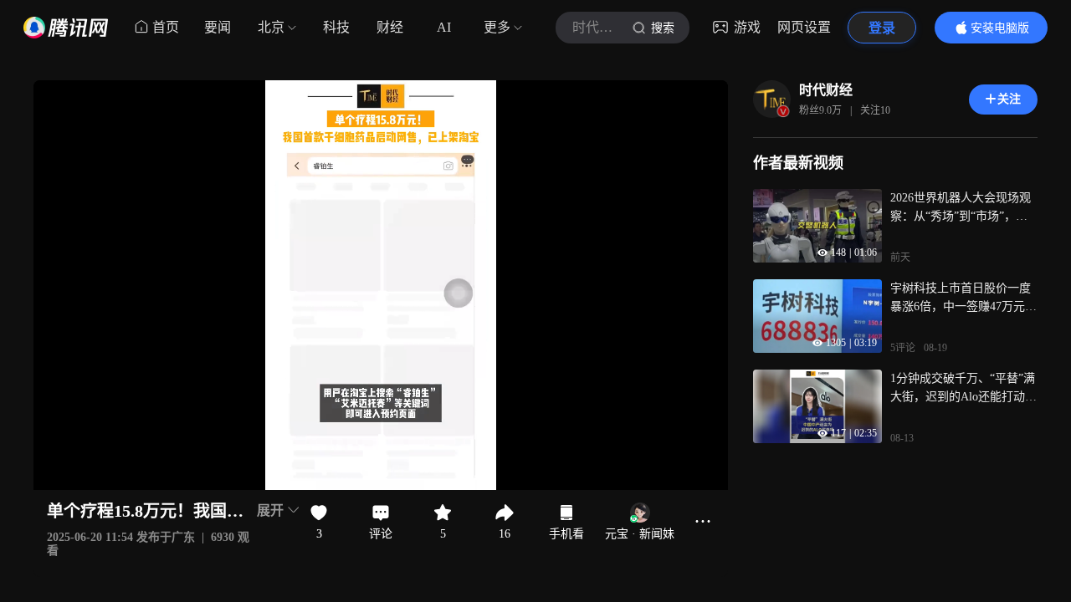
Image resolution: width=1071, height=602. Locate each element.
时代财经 (826, 90)
